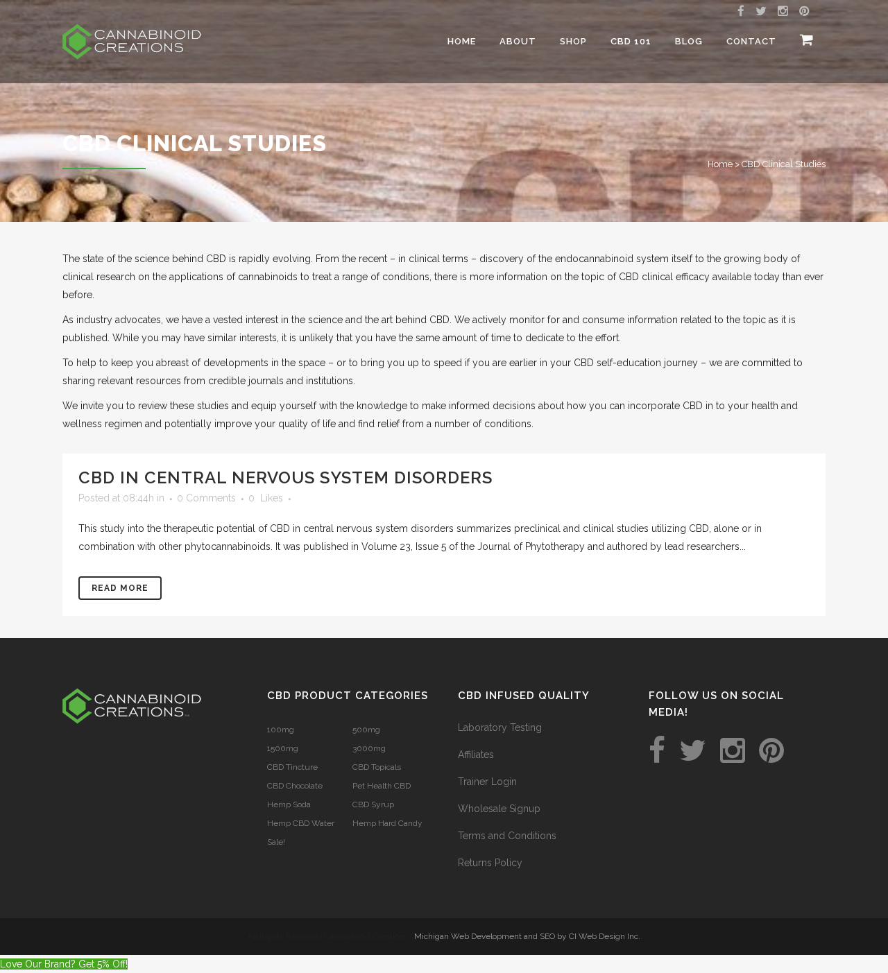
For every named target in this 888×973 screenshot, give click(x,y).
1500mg (282, 748)
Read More (120, 588)
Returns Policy (490, 862)
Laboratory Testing (500, 727)
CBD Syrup (373, 804)
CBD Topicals (376, 767)
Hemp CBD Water (300, 823)
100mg (280, 729)
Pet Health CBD (381, 786)
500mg (366, 729)
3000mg (369, 748)
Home (720, 164)
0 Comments (206, 497)
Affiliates (476, 754)
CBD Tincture (292, 767)
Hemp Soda (289, 804)
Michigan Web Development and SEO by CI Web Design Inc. (527, 936)
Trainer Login (487, 781)
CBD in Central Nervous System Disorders (285, 477)
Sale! (276, 842)
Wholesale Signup (499, 808)
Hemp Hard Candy (387, 823)
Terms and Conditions (507, 835)
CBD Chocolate (295, 786)
